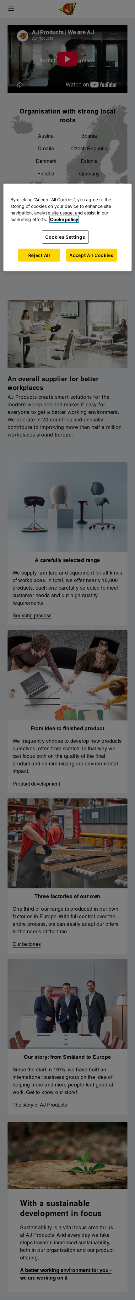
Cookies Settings (65, 237)
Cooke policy (64, 219)
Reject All (39, 255)
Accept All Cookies (91, 255)
